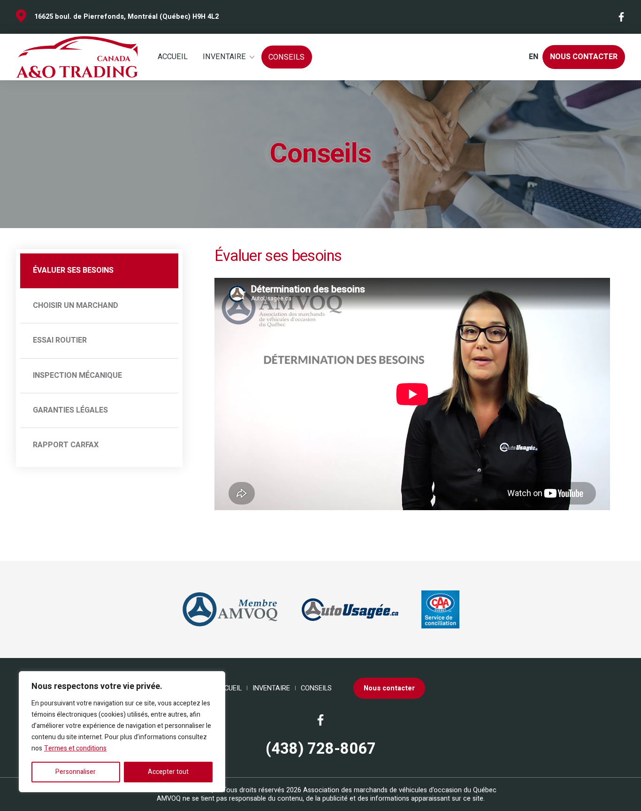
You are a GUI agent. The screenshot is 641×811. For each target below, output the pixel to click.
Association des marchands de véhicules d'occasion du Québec (399, 790)
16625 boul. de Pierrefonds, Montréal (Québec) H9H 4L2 (126, 17)
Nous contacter (584, 56)
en (533, 57)
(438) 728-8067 (321, 749)
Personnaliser (75, 772)
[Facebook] (621, 17)
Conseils (286, 57)
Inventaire (224, 56)
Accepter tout (168, 772)
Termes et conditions (75, 748)
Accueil (173, 56)
